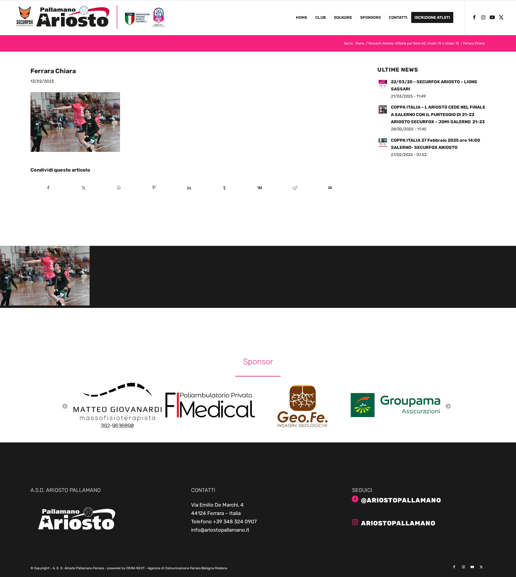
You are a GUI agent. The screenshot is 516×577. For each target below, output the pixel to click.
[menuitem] (301, 17)
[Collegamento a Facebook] (474, 17)
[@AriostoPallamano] (355, 499)
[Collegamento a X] (501, 17)
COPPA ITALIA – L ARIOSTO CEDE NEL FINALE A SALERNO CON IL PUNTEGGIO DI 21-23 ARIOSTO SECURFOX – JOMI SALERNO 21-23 (438, 114)
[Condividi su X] (83, 188)
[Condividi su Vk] (259, 188)
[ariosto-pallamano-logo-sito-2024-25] (90, 17)
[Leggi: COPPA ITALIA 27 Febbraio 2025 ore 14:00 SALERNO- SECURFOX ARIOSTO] (382, 142)
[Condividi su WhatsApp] (119, 188)
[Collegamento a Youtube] (492, 17)
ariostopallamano (398, 523)
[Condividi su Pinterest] (153, 188)
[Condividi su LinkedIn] (189, 188)
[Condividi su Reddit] (294, 188)
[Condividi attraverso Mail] (330, 188)
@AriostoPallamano (401, 500)
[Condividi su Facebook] (48, 188)
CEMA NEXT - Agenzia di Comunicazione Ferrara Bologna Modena (176, 568)
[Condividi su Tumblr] (224, 188)
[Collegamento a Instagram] (483, 17)
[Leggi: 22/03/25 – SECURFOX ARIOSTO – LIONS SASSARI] (382, 84)
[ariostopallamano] (355, 522)
